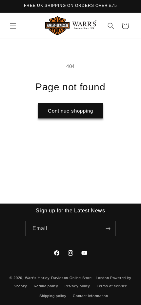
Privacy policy (77, 286)
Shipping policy (53, 296)
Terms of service (112, 286)
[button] (13, 26)
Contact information (90, 296)
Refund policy (46, 286)
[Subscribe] (108, 228)
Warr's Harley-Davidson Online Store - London (67, 278)
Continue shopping (70, 111)
